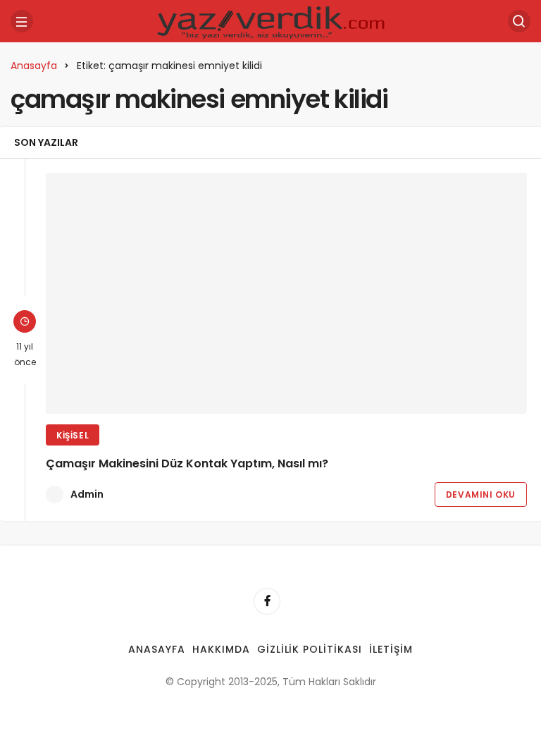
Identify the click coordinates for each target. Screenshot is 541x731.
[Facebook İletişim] (267, 601)
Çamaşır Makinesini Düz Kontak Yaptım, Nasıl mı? (187, 463)
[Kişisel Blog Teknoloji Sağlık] (270, 20)
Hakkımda (221, 649)
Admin (87, 494)
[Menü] (22, 21)
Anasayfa (156, 649)
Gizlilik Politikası (310, 649)
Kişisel (72, 435)
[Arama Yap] (519, 21)
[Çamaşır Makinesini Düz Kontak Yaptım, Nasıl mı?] (286, 293)
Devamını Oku (481, 494)
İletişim (391, 649)
